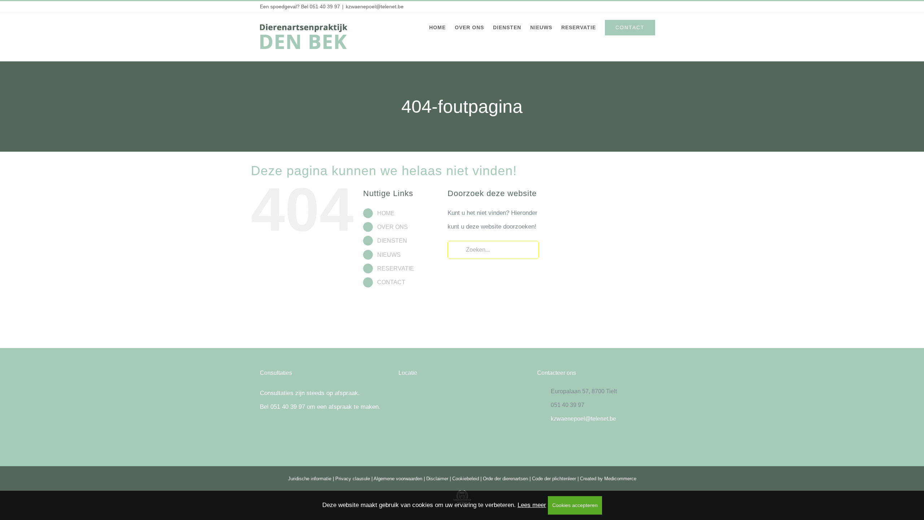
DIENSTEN (392, 241)
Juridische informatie (309, 478)
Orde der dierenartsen (505, 478)
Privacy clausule (352, 478)
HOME (386, 213)
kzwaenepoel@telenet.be (375, 6)
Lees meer (532, 505)
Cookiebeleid (465, 478)
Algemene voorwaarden (398, 478)
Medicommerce (620, 478)
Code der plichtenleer (554, 478)
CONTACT (391, 282)
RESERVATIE (395, 268)
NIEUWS (389, 255)
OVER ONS (392, 227)
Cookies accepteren (575, 505)
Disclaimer (437, 478)
